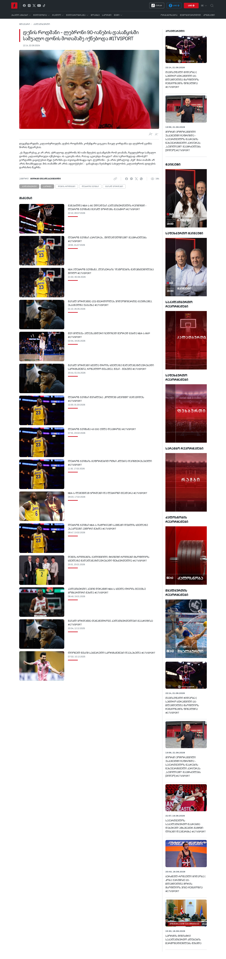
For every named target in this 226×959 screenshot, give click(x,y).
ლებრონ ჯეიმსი (90, 187)
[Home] (14, 5)
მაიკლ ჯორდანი (114, 187)
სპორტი (47, 187)
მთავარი (24, 24)
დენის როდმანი (66, 187)
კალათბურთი (41, 24)
